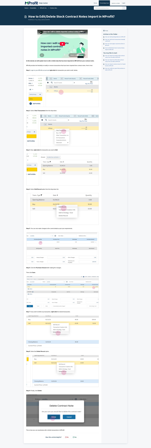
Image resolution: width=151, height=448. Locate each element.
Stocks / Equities (54, 8)
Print (106, 30)
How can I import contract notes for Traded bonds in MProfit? (115, 64)
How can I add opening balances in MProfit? (115, 37)
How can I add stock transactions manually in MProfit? (115, 40)
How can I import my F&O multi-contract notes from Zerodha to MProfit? (114, 60)
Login (123, 3)
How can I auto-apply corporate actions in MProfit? (115, 44)
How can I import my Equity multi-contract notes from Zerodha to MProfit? (115, 56)
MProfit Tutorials (45, 8)
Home (95, 3)
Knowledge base (104, 3)
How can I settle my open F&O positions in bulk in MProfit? (115, 69)
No (68, 437)
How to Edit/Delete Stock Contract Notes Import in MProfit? (114, 48)
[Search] (124, 8)
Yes (75, 437)
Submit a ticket (116, 3)
